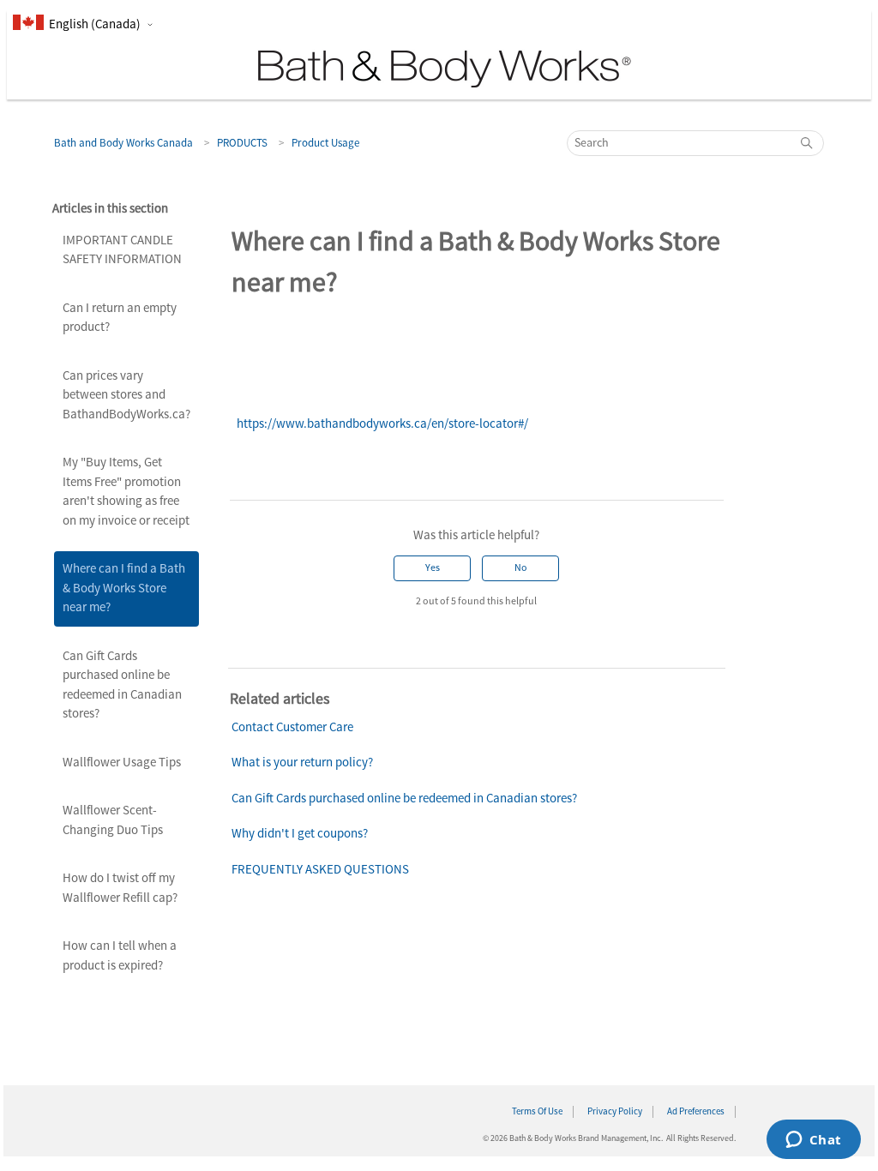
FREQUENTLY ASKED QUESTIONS (320, 870)
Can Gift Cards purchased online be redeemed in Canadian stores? (122, 685)
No (520, 567)
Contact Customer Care (292, 727)
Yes (432, 567)
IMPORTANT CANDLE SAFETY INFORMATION (122, 250)
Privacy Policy (614, 1112)
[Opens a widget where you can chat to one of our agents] (813, 1141)
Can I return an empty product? (120, 318)
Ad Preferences (696, 1112)
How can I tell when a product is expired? (120, 956)
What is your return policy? (302, 762)
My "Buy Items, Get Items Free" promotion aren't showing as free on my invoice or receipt (126, 491)
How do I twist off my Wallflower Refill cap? (120, 888)
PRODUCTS (242, 143)
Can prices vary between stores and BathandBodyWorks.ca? (126, 395)
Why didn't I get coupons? (300, 834)
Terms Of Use (537, 1112)
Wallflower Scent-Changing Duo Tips (113, 820)
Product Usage (325, 143)
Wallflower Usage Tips (122, 762)
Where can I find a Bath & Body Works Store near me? (124, 588)
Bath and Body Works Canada (123, 143)
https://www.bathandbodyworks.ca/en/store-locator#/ (382, 424)
